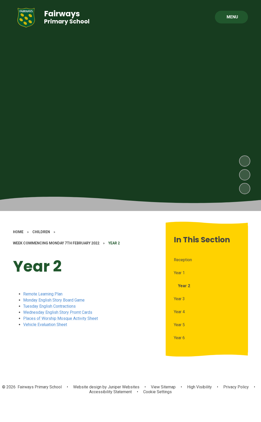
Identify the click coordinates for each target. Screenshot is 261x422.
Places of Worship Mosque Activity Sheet (60, 318)
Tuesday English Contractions (49, 306)
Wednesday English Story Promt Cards (57, 312)
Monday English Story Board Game (54, 300)
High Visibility (199, 387)
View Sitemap (163, 387)
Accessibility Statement (110, 391)
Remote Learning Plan (42, 294)
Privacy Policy (236, 387)
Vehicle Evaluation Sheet (45, 324)
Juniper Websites (123, 387)
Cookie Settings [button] (157, 391)
